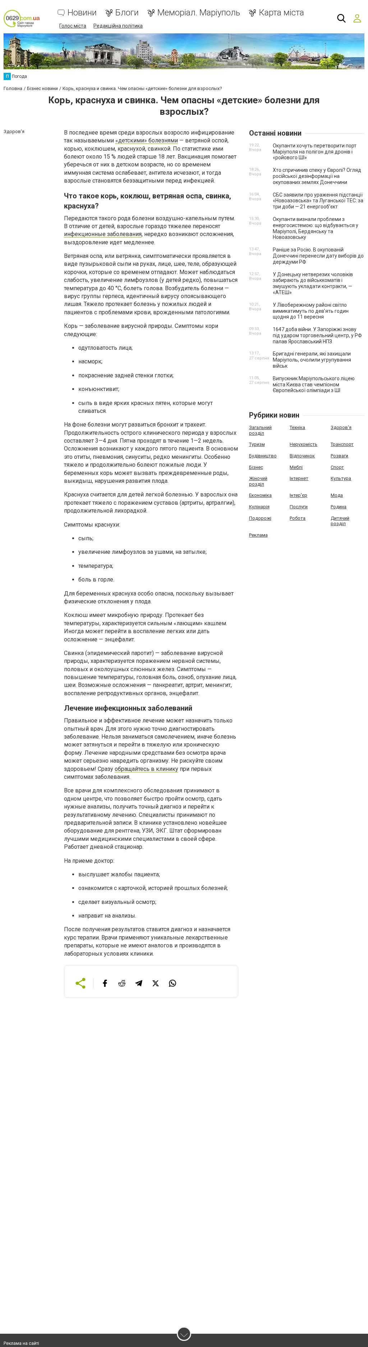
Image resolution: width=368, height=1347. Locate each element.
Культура (341, 478)
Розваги (339, 455)
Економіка (260, 495)
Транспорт (342, 444)
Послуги (299, 506)
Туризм (257, 444)
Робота (297, 518)
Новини (82, 13)
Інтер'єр (298, 495)
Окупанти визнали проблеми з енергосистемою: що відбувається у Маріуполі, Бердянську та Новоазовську (315, 228)
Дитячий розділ (340, 521)
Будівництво (263, 455)
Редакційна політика (118, 26)
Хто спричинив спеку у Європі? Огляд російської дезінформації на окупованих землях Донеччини (317, 176)
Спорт (337, 467)
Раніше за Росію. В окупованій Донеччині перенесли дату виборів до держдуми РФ (318, 256)
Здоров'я (341, 427)
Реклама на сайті (21, 1343)
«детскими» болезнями (146, 140)
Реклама (258, 535)
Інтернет (299, 478)
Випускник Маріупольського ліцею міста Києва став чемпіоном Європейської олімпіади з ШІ (314, 385)
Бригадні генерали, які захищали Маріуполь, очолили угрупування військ (312, 360)
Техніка (297, 427)
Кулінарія (259, 506)
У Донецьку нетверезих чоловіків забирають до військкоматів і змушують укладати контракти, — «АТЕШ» (313, 283)
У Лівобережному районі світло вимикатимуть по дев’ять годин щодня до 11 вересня (311, 311)
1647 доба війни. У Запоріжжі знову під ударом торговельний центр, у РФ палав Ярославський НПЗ (317, 335)
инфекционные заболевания (103, 234)
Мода (337, 495)
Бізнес (256, 467)
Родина (338, 506)
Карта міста (281, 13)
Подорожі (260, 518)
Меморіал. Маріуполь (198, 13)
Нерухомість (303, 444)
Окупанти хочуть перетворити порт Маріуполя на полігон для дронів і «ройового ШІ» (314, 152)
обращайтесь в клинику (146, 769)
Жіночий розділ (258, 481)
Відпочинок (302, 455)
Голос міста (72, 26)
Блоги (127, 13)
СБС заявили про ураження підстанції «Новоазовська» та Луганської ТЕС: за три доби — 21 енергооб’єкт (318, 201)
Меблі (296, 467)
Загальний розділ (260, 430)
